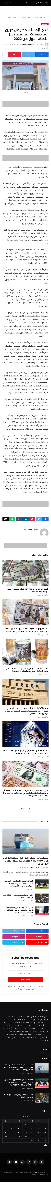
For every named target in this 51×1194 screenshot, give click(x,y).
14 (6, 1128)
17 (32, 1132)
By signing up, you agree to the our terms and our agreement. (24, 987)
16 (38, 1132)
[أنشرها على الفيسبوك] (42, 54)
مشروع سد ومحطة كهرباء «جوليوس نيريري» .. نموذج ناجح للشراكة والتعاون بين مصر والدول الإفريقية (18, 910)
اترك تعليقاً (25, 808)
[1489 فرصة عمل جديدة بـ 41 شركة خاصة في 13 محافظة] (42, 898)
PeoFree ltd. (38, 1172)
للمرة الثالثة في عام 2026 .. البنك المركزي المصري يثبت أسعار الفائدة (27, 590)
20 (12, 1132)
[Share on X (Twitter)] (28, 54)
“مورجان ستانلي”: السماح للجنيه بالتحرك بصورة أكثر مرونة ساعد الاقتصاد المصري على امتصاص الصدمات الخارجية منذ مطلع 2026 (26, 793)
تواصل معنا (45, 1049)
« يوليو (46, 1145)
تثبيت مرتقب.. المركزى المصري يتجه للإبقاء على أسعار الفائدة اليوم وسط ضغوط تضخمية (27, 669)
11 (26, 1128)
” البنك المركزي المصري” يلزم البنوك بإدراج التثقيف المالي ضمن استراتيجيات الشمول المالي (26, 752)
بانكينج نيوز (45, 24)
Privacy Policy (23, 989)
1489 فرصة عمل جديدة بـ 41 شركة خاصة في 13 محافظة (17, 896)
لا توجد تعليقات (8, 44)
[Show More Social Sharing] (4, 54)
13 (12, 1128)
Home (43, 17)
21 (6, 1132)
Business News (28, 44)
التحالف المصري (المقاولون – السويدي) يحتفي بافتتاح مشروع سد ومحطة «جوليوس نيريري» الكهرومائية (18, 883)
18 (26, 1132)
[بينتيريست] (14, 54)
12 (19, 1128)
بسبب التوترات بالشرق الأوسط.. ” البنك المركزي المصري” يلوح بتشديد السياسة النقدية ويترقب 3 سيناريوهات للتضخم (27, 710)
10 (32, 1128)
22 (45, 1136)
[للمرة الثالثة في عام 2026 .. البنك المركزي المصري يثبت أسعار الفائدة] (25, 573)
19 (19, 1132)
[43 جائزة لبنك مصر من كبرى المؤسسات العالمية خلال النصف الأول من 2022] (25, 75)
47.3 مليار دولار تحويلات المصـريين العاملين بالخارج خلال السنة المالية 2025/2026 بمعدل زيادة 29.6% (26, 630)
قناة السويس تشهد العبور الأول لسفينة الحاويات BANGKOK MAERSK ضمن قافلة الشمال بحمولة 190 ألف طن (26, 861)
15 (45, 1132)
